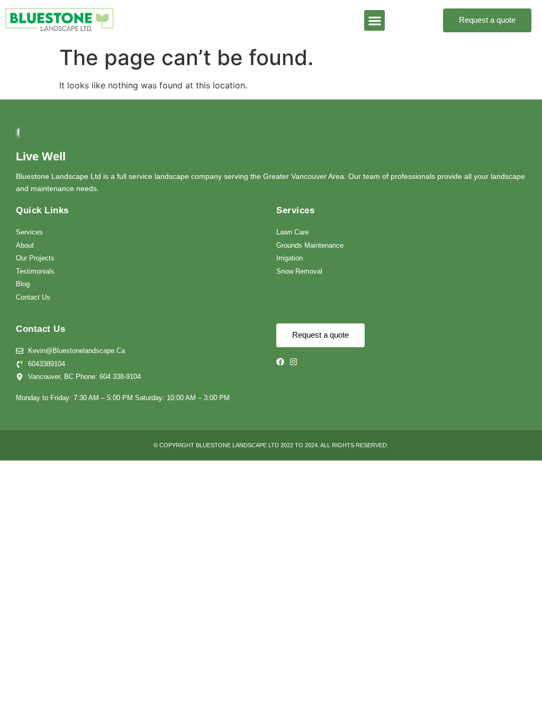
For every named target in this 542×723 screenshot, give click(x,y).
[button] (374, 20)
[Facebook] (280, 362)
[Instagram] (293, 362)
